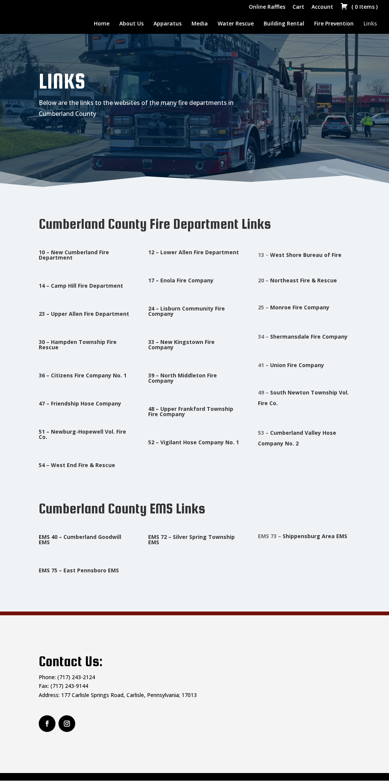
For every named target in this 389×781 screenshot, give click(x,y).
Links (370, 24)
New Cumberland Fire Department (74, 255)
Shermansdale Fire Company (309, 336)
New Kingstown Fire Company (181, 344)
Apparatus (167, 24)
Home (101, 24)
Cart (298, 7)
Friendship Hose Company (86, 403)
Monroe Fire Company (300, 307)
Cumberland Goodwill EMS (80, 539)
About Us (131, 24)
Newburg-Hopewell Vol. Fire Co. (82, 434)
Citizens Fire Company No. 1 (89, 375)
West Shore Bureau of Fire (306, 254)
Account (322, 7)
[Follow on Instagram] (47, 723)
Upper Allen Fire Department (90, 313)
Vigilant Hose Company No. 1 (199, 442)
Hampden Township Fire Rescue (78, 344)
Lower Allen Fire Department (199, 252)
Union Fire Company (297, 365)
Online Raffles (267, 7)
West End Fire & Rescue (83, 465)
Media (199, 24)
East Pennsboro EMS (91, 570)
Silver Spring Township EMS (191, 539)
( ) (364, 7)
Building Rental (284, 24)
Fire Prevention (334, 24)
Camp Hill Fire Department (87, 285)
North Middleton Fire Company (182, 378)
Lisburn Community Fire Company (186, 311)
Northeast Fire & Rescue (303, 280)
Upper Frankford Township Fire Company (190, 411)
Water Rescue (236, 24)
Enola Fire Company (186, 280)
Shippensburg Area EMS (315, 536)
